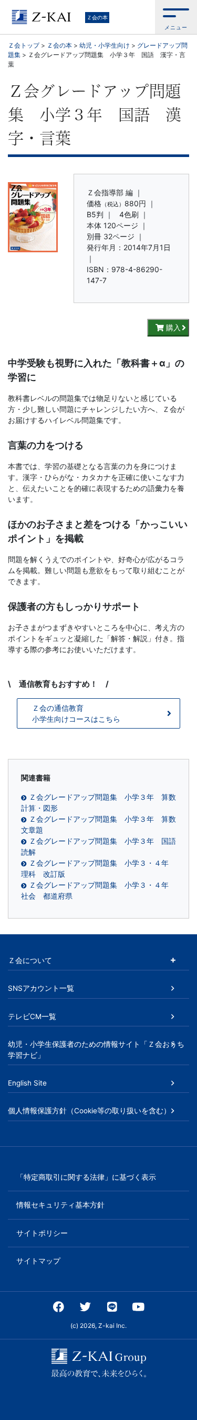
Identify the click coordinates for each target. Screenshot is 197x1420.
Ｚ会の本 (97, 17)
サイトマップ (38, 1261)
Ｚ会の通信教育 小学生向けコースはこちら (76, 713)
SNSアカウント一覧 (41, 988)
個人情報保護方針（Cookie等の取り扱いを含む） (89, 1110)
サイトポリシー (42, 1233)
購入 (172, 327)
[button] (176, 17)
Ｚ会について (30, 960)
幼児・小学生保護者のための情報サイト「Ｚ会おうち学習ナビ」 (96, 1049)
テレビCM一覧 (32, 1016)
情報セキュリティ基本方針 (60, 1205)
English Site (27, 1083)
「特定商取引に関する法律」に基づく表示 (86, 1177)
